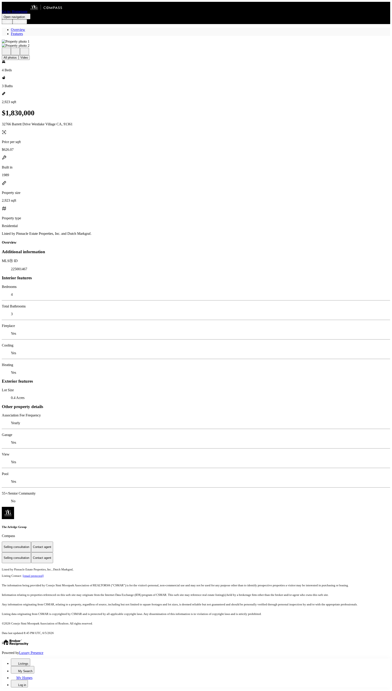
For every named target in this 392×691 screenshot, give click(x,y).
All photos (10, 57)
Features (17, 34)
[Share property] (24, 51)
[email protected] (33, 575)
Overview (18, 30)
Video (24, 57)
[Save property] (15, 51)
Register (19, 21)
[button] (196, 42)
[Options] (6, 51)
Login (7, 21)
